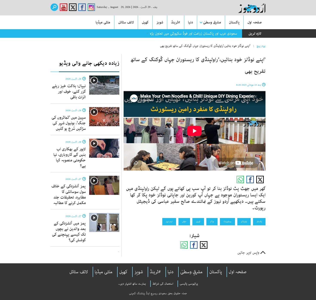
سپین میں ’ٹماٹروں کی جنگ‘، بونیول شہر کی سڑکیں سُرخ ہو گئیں (69, 123)
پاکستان (234, 22)
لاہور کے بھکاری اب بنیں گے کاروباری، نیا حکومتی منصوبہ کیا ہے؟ (69, 157)
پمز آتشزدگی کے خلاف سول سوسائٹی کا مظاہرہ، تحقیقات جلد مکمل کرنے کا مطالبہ (68, 194)
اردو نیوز (169, 221)
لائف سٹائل (126, 22)
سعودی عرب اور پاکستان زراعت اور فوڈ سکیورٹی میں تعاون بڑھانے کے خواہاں (183, 33)
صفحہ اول (254, 22)
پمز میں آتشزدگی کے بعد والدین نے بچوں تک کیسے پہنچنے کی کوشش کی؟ (69, 231)
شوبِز (138, 271)
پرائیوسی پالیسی (189, 284)
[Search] (54, 7)
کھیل (145, 22)
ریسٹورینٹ (227, 221)
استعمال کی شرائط (162, 284)
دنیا (190, 22)
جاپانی (184, 221)
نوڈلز (212, 221)
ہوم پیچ (261, 46)
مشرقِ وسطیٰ (191, 271)
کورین (198, 221)
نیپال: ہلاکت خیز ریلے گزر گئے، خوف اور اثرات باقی (69, 91)
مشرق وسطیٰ (212, 22)
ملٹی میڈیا (103, 22)
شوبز (159, 22)
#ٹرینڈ (175, 22)
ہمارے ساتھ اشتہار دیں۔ (132, 284)
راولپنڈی (244, 221)
